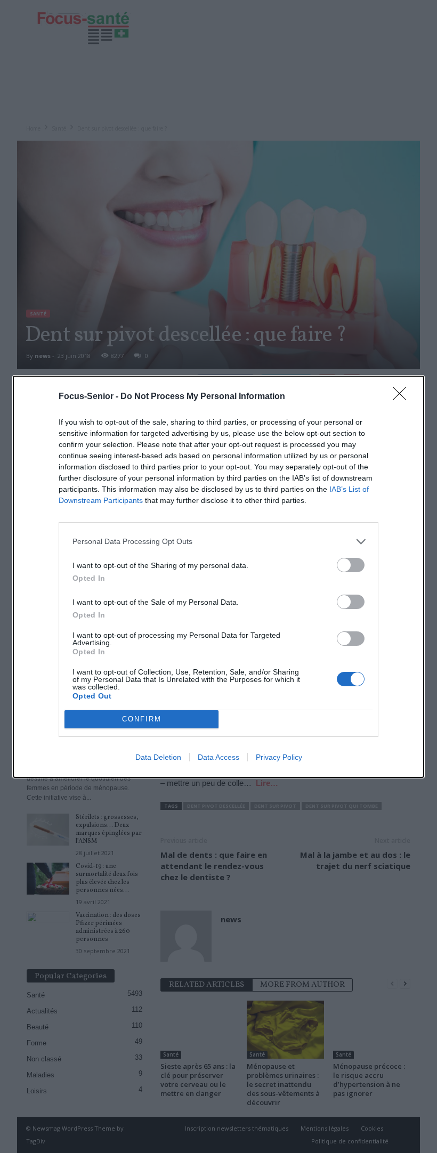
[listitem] (218, 541)
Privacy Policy (279, 757)
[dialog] (218, 576)
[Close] (403, 397)
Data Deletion (158, 757)
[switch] (351, 565)
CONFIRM (141, 719)
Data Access (218, 757)
